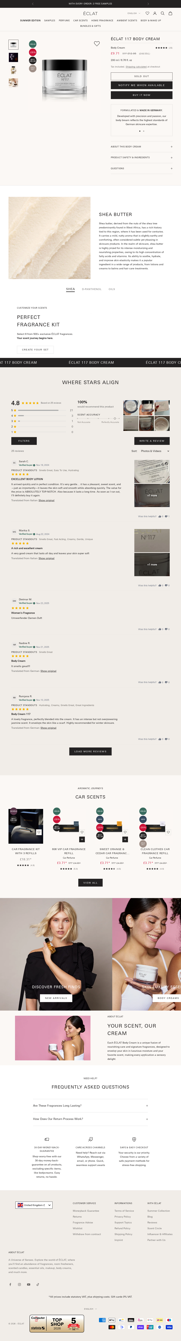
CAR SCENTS (80, 20)
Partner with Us (156, 1240)
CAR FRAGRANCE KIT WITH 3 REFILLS (26, 851)
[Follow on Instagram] (19, 1284)
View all (90, 882)
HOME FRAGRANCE (102, 20)
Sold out (141, 76)
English (132, 13)
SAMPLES (49, 20)
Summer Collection (158, 1210)
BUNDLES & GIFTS (90, 26)
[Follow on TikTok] (38, 1284)
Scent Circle (154, 1228)
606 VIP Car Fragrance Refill (69, 851)
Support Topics (123, 1222)
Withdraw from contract (87, 1234)
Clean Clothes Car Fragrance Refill (155, 851)
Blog (150, 1216)
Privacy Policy (123, 1216)
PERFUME (64, 20)
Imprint (119, 1240)
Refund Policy (122, 1228)
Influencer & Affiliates (160, 1234)
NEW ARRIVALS (56, 998)
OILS (112, 289)
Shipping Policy (123, 1234)
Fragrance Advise (83, 1222)
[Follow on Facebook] (10, 1284)
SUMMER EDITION (30, 20)
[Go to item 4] (13, 83)
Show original (46, 500)
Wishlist (77, 1228)
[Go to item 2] (13, 57)
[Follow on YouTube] (28, 1284)
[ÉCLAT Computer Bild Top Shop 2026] (57, 1323)
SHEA (70, 289)
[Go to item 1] (13, 45)
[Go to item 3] (13, 70)
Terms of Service (124, 1210)
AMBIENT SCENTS (127, 20)
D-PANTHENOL (92, 289)
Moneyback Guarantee (86, 1210)
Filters (24, 441)
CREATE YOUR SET (35, 349)
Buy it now (142, 95)
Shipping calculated (136, 66)
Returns (77, 1216)
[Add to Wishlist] (97, 44)
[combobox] (33, 1205)
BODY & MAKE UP (151, 20)
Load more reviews (90, 751)
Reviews (152, 1222)
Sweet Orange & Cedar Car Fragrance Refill (112, 852)
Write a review (152, 441)
